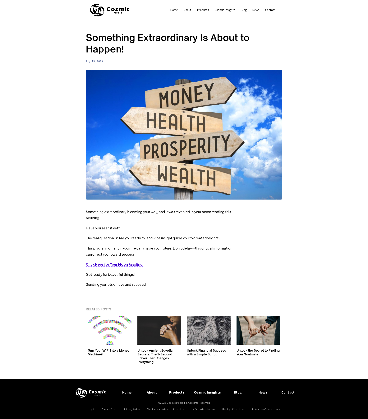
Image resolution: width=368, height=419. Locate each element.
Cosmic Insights (225, 10)
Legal (91, 409)
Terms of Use (109, 409)
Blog (244, 10)
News (256, 10)
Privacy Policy (132, 409)
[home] (109, 10)
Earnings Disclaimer (233, 409)
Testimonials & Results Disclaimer (166, 409)
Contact (270, 10)
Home (174, 10)
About (187, 10)
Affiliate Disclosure (204, 409)
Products (203, 10)
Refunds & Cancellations (266, 409)
